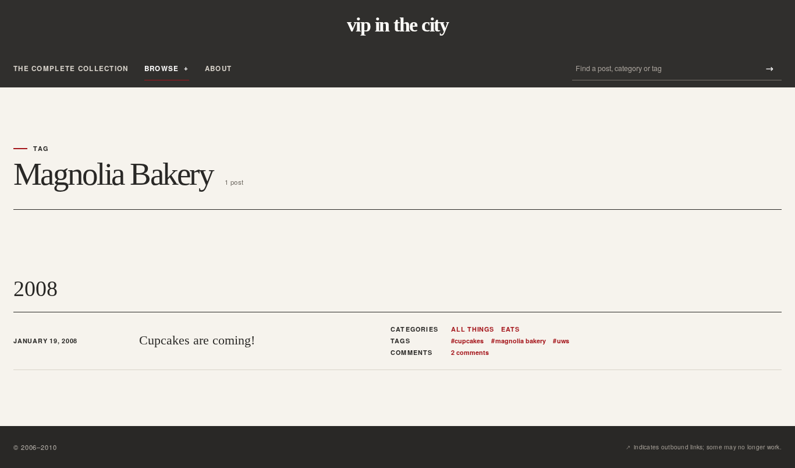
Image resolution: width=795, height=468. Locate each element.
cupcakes (467, 341)
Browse (161, 68)
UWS (561, 341)
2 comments (470, 352)
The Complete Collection (71, 68)
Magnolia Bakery (518, 341)
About (218, 68)
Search (769, 68)
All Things (472, 329)
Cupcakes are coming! (197, 340)
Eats (510, 329)
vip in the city (397, 25)
